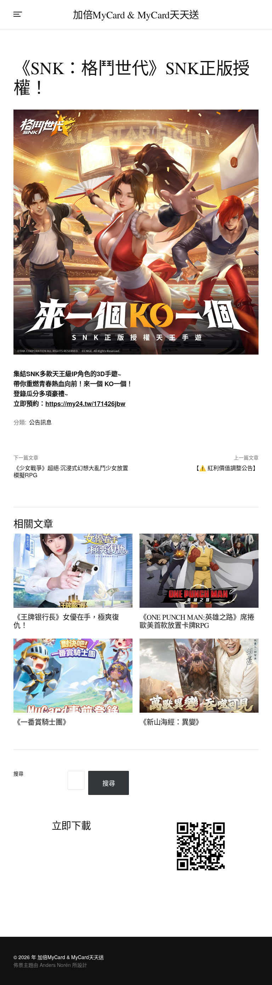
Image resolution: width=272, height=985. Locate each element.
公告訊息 (40, 422)
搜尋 (18, 774)
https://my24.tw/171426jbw (85, 403)
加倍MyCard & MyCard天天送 (136, 14)
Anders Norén (55, 964)
